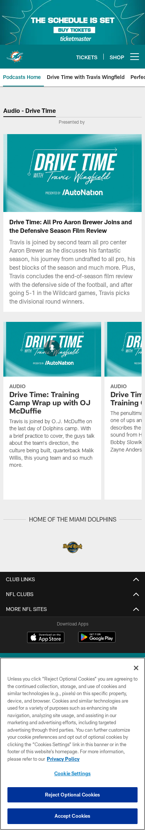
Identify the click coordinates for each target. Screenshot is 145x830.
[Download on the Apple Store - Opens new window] (46, 638)
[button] (25, 173)
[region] (72, 744)
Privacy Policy (63, 759)
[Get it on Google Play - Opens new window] (97, 641)
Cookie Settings (72, 773)
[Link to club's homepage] (15, 54)
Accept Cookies (73, 816)
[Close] (136, 668)
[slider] (72, 197)
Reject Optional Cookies (72, 795)
